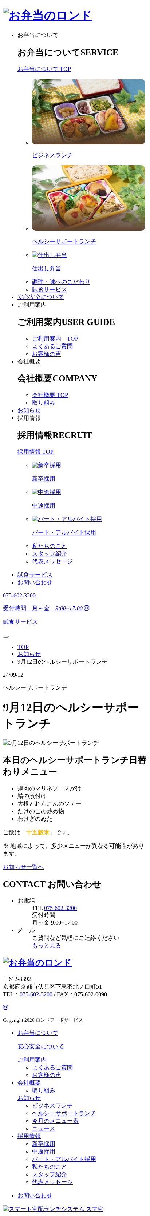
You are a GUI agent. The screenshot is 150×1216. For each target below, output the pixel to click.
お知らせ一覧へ (23, 867)
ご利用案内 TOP (55, 338)
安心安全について (40, 297)
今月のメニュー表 (55, 1121)
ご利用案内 (32, 305)
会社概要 (29, 361)
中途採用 (43, 1151)
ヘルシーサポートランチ (64, 1113)
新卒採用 (43, 1144)
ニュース (43, 1128)
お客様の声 (46, 354)
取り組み (43, 403)
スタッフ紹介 (49, 554)
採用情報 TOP (35, 452)
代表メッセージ (52, 561)
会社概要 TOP (50, 395)
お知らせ (29, 410)
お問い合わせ (34, 582)
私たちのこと (49, 546)
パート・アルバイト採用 (64, 1159)
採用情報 (29, 418)
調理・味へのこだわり (61, 282)
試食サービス (49, 289)
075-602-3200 (60, 908)
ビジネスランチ (52, 1105)
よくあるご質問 (52, 346)
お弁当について (37, 35)
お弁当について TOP (44, 69)
